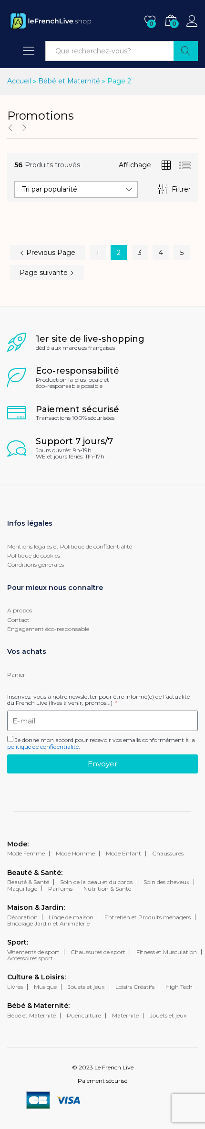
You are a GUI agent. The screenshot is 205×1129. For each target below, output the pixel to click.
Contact (18, 619)
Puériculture (84, 1015)
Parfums (60, 888)
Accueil (19, 81)
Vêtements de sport (33, 952)
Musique (45, 986)
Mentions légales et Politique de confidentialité (69, 546)
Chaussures (168, 853)
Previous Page (49, 252)
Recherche (186, 51)
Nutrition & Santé (107, 888)
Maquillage (22, 888)
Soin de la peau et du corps (96, 881)
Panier (16, 674)
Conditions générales (35, 564)
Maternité (125, 1015)
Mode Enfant (123, 853)
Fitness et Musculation (166, 952)
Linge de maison (71, 917)
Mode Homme (75, 853)
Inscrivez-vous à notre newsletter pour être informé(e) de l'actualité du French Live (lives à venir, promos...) (98, 699)
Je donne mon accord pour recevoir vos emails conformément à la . (101, 743)
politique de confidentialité (43, 746)
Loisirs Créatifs (134, 986)
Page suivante (45, 272)
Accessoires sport (30, 958)
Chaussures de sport (98, 952)
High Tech (179, 986)
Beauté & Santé (28, 881)
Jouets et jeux (86, 986)
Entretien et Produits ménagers (147, 917)
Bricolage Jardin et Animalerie (48, 923)
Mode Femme (26, 853)
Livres (15, 986)
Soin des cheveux (166, 881)
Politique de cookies (33, 555)
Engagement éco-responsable (48, 628)
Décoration (22, 917)
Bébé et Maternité (69, 81)
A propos (19, 610)
